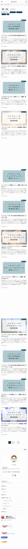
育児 (5, 494)
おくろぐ (14, 1)
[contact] (15, 475)
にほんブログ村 (11, 533)
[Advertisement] (14, 153)
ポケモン (3, 14)
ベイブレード (19, 12)
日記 (5, 486)
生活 (5, 489)
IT (4, 491)
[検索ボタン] (26, 1)
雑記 (5, 511)
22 (18, 442)
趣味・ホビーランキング (6, 520)
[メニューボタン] (1, 1)
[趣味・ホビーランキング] (8, 518)
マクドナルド (12, 12)
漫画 (8, 14)
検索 (25, 449)
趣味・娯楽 (7, 497)
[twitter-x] (13, 475)
